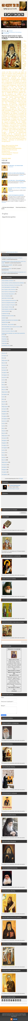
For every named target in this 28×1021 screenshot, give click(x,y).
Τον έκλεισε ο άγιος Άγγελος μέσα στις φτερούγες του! (14, 272)
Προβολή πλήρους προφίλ (13, 488)
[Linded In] (15, 15)
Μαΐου (3, 358)
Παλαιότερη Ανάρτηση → (21, 207)
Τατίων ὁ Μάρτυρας (17, 664)
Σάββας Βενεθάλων (16, 678)
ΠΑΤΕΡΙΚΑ (4, 336)
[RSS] (22, 15)
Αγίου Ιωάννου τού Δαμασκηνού (8, 291)
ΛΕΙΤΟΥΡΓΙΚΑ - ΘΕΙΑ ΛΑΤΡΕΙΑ (8, 324)
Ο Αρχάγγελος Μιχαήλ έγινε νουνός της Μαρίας (12, 257)
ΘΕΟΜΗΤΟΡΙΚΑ (5, 322)
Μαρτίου (4, 362)
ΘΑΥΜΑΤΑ (4, 318)
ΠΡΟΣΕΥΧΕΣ (4, 339)
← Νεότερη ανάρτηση (6, 207)
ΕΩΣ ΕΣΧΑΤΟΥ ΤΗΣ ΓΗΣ (13, 1013)
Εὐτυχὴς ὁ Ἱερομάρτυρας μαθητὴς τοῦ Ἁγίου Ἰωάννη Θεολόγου (13, 663)
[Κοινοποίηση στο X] (5, 160)
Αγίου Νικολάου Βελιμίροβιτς (8, 293)
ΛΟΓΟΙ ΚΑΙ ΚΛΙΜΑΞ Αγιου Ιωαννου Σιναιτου (11, 326)
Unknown (11, 30)
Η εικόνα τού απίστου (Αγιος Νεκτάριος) (16, 172)
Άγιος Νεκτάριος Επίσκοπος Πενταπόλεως (12, 32)
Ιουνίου (3, 382)
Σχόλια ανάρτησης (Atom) (12, 252)
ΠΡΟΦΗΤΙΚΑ (4, 341)
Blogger (21, 478)
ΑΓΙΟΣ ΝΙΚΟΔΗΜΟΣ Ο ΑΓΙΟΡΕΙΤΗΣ (9, 287)
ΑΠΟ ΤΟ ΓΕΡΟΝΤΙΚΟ (6, 296)
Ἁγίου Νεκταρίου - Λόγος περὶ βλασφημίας (16, 180)
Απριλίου (4, 353)
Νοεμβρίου (4, 413)
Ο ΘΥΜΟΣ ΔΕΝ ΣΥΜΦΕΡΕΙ (7, 265)
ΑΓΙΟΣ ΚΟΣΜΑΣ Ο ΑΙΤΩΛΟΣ (7, 280)
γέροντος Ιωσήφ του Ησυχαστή (8, 304)
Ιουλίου (3, 379)
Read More (11, 166)
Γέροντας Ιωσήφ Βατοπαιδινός (8, 302)
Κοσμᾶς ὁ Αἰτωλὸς (12, 661)
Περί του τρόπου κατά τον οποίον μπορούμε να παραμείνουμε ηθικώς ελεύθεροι (12, 37)
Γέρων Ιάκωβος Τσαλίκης (7, 307)
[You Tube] (19, 15)
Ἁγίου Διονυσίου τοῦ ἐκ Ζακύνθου (14, 666)
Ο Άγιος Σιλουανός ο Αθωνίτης (8, 331)
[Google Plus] (12, 15)
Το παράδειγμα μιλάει (6, 268)
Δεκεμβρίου (4, 411)
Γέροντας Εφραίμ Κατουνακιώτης (9, 300)
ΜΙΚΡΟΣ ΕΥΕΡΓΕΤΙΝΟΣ (6, 328)
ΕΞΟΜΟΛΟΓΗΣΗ (5, 313)
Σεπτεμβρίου (4, 375)
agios (25, 1013)
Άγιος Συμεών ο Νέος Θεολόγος (9, 289)
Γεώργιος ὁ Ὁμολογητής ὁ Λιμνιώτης (14, 665)
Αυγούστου (4, 365)
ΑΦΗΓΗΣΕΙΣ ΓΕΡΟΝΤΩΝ (7, 298)
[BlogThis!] (3, 160)
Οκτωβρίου (4, 372)
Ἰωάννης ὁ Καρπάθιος (11, 684)
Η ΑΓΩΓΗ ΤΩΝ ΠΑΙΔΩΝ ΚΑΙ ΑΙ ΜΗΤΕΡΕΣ (16, 195)
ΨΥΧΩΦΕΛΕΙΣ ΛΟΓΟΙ (6, 345)
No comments (6, 33)
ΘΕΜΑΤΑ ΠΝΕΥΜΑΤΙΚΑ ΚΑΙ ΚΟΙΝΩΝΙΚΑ (10, 320)
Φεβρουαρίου (5, 360)
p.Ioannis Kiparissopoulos (14, 485)
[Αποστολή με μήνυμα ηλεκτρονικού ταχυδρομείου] (2, 160)
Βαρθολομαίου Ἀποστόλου (12, 677)
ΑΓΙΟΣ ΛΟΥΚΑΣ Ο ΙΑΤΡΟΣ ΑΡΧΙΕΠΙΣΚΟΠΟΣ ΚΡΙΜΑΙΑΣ (13, 282)
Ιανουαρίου (4, 355)
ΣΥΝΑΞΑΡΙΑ (4, 343)
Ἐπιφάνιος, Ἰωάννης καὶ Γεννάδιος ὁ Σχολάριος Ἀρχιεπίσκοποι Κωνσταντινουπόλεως (14, 681)
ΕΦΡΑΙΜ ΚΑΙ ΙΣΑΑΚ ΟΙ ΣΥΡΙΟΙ (7, 315)
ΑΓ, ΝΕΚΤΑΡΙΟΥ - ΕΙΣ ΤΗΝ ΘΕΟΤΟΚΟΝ (15, 165)
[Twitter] (9, 15)
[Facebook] (5, 15)
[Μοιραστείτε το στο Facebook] (6, 160)
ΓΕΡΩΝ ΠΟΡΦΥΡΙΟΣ (6, 311)
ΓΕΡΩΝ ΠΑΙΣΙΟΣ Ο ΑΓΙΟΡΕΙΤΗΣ (8, 309)
